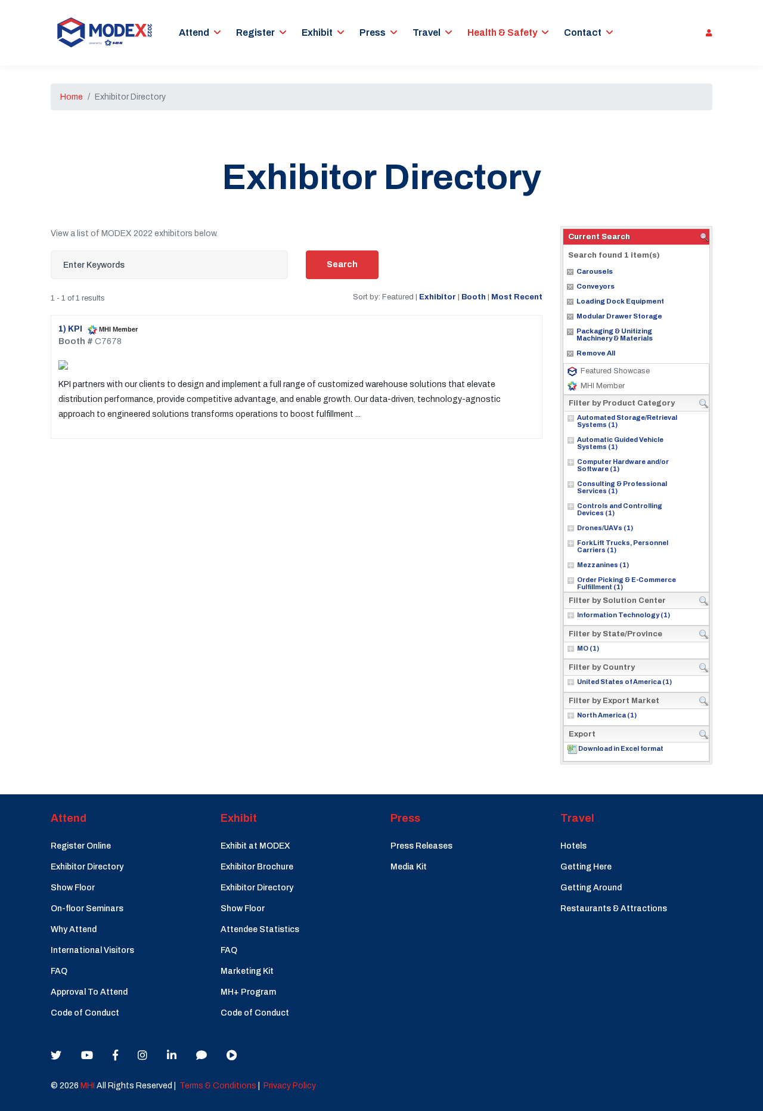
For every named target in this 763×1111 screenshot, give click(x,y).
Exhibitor (437, 296)
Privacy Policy (289, 1085)
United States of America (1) (624, 681)
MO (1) (588, 648)
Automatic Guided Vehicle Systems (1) (620, 443)
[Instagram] (142, 1056)
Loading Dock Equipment (620, 301)
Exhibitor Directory (87, 866)
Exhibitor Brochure (257, 866)
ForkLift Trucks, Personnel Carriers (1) (622, 546)
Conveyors (595, 286)
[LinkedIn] (171, 1056)
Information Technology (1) (623, 614)
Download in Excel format (620, 748)
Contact (582, 32)
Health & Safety (502, 32)
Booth (473, 296)
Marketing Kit (247, 971)
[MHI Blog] (201, 1056)
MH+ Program (248, 992)
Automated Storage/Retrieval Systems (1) (627, 421)
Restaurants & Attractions (613, 908)
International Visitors (92, 950)
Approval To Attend (89, 992)
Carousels (594, 271)
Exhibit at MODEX (255, 845)
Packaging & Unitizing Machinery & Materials (614, 334)
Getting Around (591, 887)
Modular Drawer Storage (619, 316)
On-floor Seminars (87, 908)
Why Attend (74, 929)
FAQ (59, 971)
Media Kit (408, 866)
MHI (87, 1085)
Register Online (81, 845)
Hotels (573, 845)
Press (372, 32)
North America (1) (607, 715)
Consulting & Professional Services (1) (622, 487)
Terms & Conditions (217, 1085)
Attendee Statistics (260, 929)
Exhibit (317, 32)
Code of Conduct (85, 1012)
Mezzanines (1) (603, 564)
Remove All (595, 353)
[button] (706, 32)
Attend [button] (194, 32)
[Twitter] (56, 1056)
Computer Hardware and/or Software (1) (623, 465)
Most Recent (516, 296)
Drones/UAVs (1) (605, 527)
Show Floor (73, 887)
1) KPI (71, 328)
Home (71, 96)
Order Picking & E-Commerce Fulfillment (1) (626, 583)
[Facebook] (115, 1056)
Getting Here (586, 866)
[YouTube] (87, 1056)
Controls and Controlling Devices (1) (619, 509)
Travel (426, 32)
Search (342, 264)
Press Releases (421, 845)
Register (255, 32)
